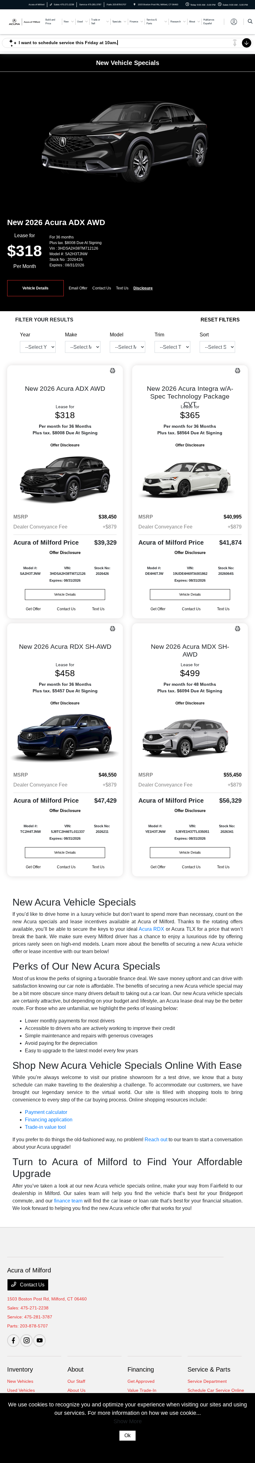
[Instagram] (26, 1340)
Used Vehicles (21, 1390)
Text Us (98, 609)
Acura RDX (151, 929)
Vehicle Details (35, 288)
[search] (250, 21)
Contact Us (31, 1284)
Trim (159, 334)
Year (25, 334)
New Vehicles (20, 1381)
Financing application (48, 1119)
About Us (76, 1390)
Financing (141, 1369)
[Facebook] (13, 1340)
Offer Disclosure (65, 445)
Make (71, 334)
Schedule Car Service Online (216, 1390)
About (75, 1369)
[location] (134, 4)
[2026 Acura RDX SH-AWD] (65, 737)
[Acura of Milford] (24, 21)
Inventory (20, 1369)
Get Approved (141, 1381)
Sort (204, 334)
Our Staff (76, 1381)
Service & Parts (209, 1369)
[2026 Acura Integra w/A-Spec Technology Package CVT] (190, 479)
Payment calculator (46, 1112)
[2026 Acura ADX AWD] (65, 479)
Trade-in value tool (45, 1127)
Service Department (207, 1381)
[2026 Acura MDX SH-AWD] (190, 737)
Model (116, 334)
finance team (68, 1200)
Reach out (156, 1139)
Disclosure (143, 288)
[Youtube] (39, 1340)
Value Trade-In (142, 1390)
